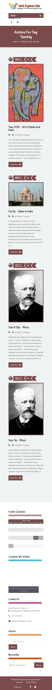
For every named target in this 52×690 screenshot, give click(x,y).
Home (15, 41)
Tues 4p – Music (17, 440)
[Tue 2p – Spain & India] (33, 177)
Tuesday (26, 135)
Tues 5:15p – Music (18, 327)
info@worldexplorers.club (21, 621)
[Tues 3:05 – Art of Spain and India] (33, 59)
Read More (14, 164)
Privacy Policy (31, 682)
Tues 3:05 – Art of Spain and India (24, 128)
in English (18, 332)
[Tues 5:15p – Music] (33, 265)
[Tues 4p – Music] (33, 378)
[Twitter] (35, 687)
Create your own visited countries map (19, 588)
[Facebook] (30, 687)
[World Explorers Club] (26, 6)
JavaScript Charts (23, 591)
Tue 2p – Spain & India (20, 211)
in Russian (18, 135)
